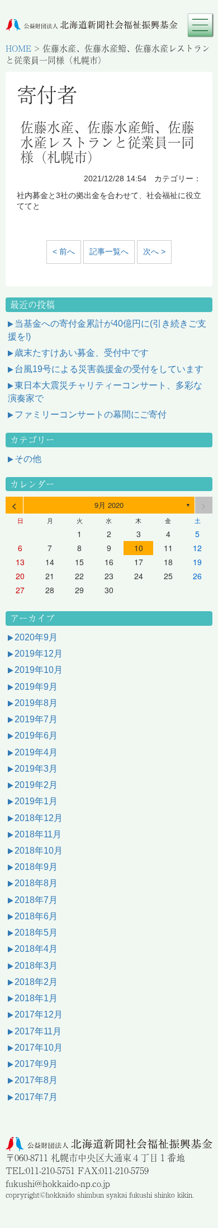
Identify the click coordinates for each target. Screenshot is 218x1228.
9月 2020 (109, 505)
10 (138, 547)
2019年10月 (39, 670)
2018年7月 (36, 900)
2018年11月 (38, 834)
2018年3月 (36, 965)
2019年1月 (36, 801)
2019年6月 (36, 735)
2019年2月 (36, 785)
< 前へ (64, 251)
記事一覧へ (109, 251)
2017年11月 (38, 1031)
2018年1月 (36, 998)
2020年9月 (36, 637)
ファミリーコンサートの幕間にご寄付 (91, 414)
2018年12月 (39, 818)
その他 (28, 459)
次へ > (154, 251)
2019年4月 (36, 752)
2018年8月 (36, 883)
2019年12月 (39, 653)
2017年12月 (39, 1014)
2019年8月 (36, 703)
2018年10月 (39, 850)
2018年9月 (36, 867)
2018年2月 (36, 982)
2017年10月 (39, 1047)
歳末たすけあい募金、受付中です (82, 353)
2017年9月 (36, 1064)
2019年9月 (36, 686)
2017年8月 (36, 1080)
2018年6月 (36, 916)
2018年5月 (36, 932)
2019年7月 (36, 719)
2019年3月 (36, 768)
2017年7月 (36, 1097)
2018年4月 (36, 949)
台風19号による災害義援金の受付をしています (109, 369)
